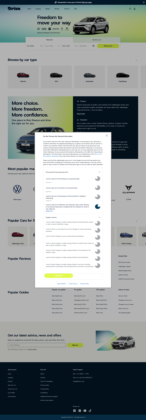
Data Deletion (61, 284)
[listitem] (73, 172)
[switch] (97, 178)
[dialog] (73, 210)
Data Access (73, 284)
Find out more (87, 2)
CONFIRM (58, 276)
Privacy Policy (84, 284)
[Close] (107, 136)
